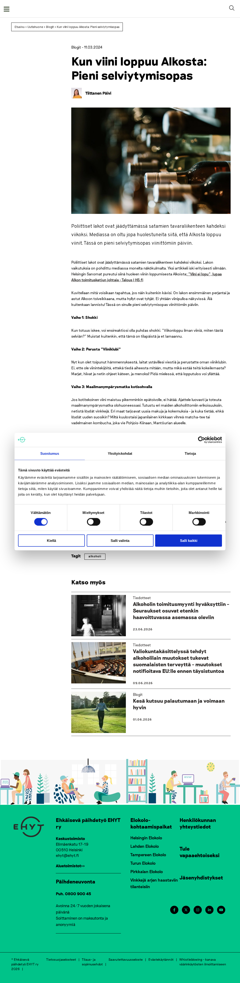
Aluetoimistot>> (70, 865)
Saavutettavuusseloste (126, 959)
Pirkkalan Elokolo (146, 871)
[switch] (93, 521)
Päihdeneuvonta (75, 881)
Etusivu (20, 27)
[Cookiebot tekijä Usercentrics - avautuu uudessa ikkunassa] (201, 439)
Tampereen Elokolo (148, 854)
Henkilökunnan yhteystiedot (198, 823)
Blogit (50, 27)
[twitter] (186, 910)
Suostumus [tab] (49, 453)
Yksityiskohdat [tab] (120, 453)
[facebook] (174, 910)
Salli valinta (120, 541)
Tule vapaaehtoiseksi (200, 851)
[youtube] (221, 910)
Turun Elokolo (143, 863)
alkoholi (94, 557)
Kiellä (51, 541)
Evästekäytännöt (161, 959)
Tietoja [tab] (190, 453)
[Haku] (232, 8)
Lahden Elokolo (144, 846)
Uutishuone (35, 27)
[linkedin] (209, 910)
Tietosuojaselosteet (61, 959)
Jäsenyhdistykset (201, 877)
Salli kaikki (188, 541)
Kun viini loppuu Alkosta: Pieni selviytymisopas (88, 27)
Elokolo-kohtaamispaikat (151, 823)
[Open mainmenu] (6, 9)
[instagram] (197, 910)
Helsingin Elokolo (146, 837)
